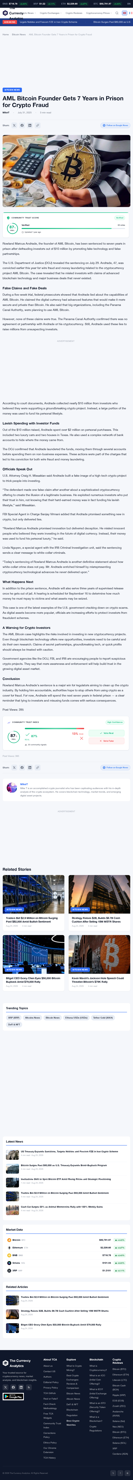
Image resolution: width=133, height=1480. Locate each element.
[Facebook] (22, 125)
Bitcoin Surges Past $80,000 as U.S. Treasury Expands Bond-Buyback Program (64, 1165)
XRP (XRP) (13, 1017)
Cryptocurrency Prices (98, 13)
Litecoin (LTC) (120, 1380)
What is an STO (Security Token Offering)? (98, 1407)
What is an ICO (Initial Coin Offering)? (97, 1379)
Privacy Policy (50, 1387)
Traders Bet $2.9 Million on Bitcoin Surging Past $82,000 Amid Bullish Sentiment (65, 1193)
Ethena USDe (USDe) (76, 1017)
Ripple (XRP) (119, 1395)
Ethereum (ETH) (121, 1374)
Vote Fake (108, 741)
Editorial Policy (51, 1382)
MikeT (24, 784)
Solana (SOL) (119, 1443)
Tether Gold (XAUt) (103, 1017)
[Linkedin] (30, 125)
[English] (124, 13)
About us (48, 1366)
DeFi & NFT (14, 1024)
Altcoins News (32, 1017)
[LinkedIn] (21, 1387)
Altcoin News (73, 1399)
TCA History (49, 1457)
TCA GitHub (49, 1393)
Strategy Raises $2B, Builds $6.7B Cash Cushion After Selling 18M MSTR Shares (65, 1310)
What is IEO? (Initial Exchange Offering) (98, 1393)
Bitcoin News (19, 34)
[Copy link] (38, 125)
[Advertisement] (66, 63)
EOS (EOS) (118, 1400)
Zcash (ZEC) (119, 1406)
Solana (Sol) (119, 1421)
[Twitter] (14, 125)
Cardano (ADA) (120, 1454)
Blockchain (72, 1409)
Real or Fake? (50, 1398)
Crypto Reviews (74, 13)
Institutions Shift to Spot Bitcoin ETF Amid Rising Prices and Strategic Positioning (66, 1179)
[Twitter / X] (5, 1387)
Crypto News (27, 13)
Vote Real (108, 733)
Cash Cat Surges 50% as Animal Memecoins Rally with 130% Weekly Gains (62, 1206)
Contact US (49, 1371)
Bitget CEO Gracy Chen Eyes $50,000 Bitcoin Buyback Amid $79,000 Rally (61, 1324)
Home (6, 34)
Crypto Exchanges (49, 13)
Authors (47, 1376)
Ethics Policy (50, 1442)
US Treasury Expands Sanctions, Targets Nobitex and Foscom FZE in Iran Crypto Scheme (69, 1151)
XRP (115, 1448)
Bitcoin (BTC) (119, 1369)
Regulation (72, 1415)
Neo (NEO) (118, 1426)
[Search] (117, 13)
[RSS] (29, 1387)
